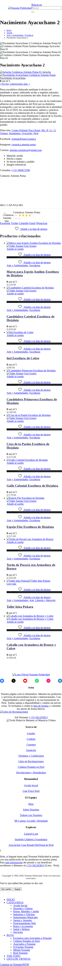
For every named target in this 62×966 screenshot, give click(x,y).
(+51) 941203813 (38, 717)
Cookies (31, 739)
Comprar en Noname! (14, 964)
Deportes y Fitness (23, 908)
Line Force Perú (31, 791)
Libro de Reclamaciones (31, 761)
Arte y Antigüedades (17, 265)
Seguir (17, 889)
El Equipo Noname (23, 947)
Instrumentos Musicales (25, 917)
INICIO (11, 899)
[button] (1, 8)
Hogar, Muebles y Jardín (26, 911)
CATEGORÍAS (15, 902)
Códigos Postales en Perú (31, 767)
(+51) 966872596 (21, 170)
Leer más (11, 583)
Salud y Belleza (21, 929)
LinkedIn (24, 223)
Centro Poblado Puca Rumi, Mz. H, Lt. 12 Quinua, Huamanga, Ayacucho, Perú (28, 132)
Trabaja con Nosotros (31, 815)
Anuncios (31, 750)
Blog (31, 804)
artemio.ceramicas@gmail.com (26, 150)
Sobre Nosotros (31, 809)
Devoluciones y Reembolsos (31, 772)
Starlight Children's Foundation (31, 839)
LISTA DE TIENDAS (18, 958)
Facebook (5, 223)
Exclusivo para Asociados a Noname (32, 938)
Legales (31, 733)
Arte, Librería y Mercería (42, 600)
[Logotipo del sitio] (19, 8)
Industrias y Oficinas (24, 914)
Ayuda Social (31, 785)
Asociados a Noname (24, 944)
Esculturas (34, 265)
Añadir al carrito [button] (15, 249)
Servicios (18, 932)
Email (32, 223)
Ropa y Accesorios (23, 926)
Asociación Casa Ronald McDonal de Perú (31, 845)
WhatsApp (41, 223)
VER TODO (13, 955)
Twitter (14, 223)
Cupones (31, 744)
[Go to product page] (34, 245)
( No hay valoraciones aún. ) (15, 84)
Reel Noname (20, 953)
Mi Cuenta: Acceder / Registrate (31, 820)
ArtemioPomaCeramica (23, 139)
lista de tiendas (41, 705)
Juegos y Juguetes (22, 920)
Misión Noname (21, 950)
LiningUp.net (31, 833)
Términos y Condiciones (31, 755)
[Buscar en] (32, 12)
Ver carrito (6, 889)
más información (14, 862)
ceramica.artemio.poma (24, 144)
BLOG (10, 935)
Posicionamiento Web (24, 923)
